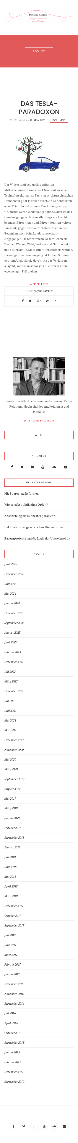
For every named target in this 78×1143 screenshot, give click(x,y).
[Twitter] (22, 467)
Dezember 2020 (13, 740)
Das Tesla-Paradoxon (39, 107)
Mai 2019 (10, 798)
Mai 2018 (10, 877)
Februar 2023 (12, 652)
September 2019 (14, 779)
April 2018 (11, 886)
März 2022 (11, 681)
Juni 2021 (10, 711)
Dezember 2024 (13, 574)
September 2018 (14, 838)
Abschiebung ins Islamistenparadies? (29, 516)
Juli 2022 (10, 672)
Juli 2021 (10, 701)
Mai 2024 (10, 593)
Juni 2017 (10, 945)
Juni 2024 (10, 584)
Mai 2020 (10, 759)
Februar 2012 (12, 1062)
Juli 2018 (10, 857)
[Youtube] (43, 467)
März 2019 (11, 808)
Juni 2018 (10, 867)
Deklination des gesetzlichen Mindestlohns (33, 527)
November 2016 (14, 994)
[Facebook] (12, 467)
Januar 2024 (12, 603)
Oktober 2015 (12, 1033)
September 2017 (14, 925)
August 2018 (12, 847)
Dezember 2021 (13, 691)
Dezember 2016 (13, 984)
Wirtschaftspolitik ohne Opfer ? (26, 504)
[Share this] (23, 301)
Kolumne (59, 120)
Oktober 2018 (12, 828)
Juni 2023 (10, 642)
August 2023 (12, 633)
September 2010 (14, 1082)
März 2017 (11, 955)
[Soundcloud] (54, 467)
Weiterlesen (39, 284)
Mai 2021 (10, 720)
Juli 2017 (10, 935)
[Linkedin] (32, 467)
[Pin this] (47, 301)
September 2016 (14, 1003)
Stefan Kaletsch (44, 291)
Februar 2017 (12, 964)
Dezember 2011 (13, 1072)
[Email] (65, 467)
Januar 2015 (12, 1052)
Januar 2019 (12, 818)
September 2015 (14, 1043)
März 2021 (11, 730)
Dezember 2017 (13, 906)
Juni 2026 (10, 564)
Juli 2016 (10, 1013)
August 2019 (12, 789)
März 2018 (11, 896)
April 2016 (11, 1023)
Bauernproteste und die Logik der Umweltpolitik (37, 538)
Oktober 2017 (12, 916)
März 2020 (11, 769)
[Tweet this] (30, 301)
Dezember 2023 (13, 613)
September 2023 (14, 623)
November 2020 (14, 750)
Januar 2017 (12, 974)
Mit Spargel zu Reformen (21, 493)
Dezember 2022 (13, 662)
